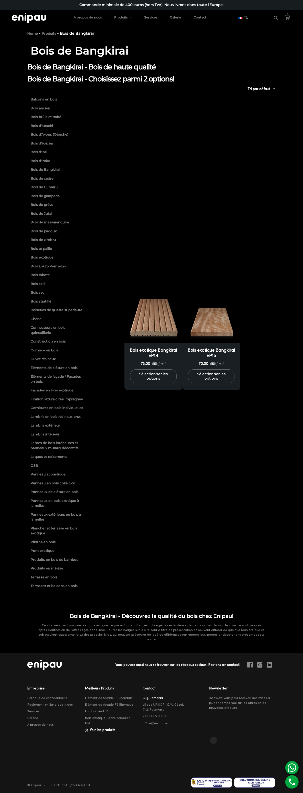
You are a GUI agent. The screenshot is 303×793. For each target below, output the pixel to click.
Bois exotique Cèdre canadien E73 (107, 720)
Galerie (175, 17)
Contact (200, 17)
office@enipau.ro (155, 723)
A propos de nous (88, 17)
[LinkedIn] (271, 665)
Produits (121, 17)
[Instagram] (261, 665)
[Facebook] (251, 665)
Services (150, 17)
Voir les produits (102, 730)
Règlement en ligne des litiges (50, 705)
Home (32, 33)
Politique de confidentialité (47, 698)
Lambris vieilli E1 (96, 711)
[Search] (276, 18)
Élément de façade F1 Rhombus (108, 698)
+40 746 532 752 (154, 716)
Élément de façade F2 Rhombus (109, 705)
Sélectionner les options (153, 376)
